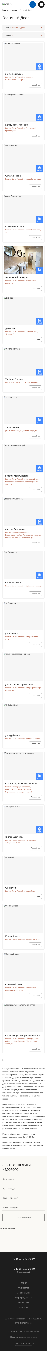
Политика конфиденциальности (23, 1337)
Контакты (23, 1308)
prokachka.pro (23, 1343)
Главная (23, 1283)
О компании (23, 1303)
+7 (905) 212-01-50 (23, 1268)
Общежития (23, 1288)
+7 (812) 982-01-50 (23, 1258)
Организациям (23, 1293)
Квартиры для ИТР (23, 1298)
